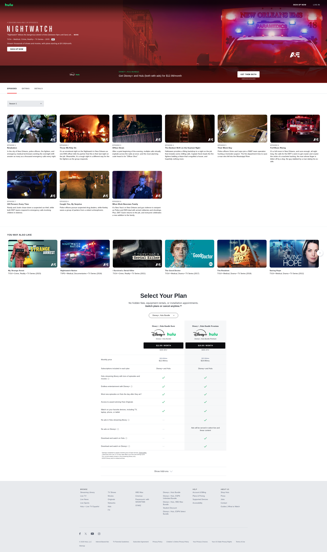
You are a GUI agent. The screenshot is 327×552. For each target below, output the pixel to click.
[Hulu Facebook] (82, 533)
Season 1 (13, 104)
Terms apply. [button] (143, 452)
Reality (30, 39)
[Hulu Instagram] (99, 533)
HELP (195, 489)
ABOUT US (225, 489)
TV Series (39, 39)
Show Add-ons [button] (161, 471)
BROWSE (83, 489)
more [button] (76, 35)
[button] (12, 87)
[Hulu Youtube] (94, 533)
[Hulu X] (88, 533)
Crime (23, 39)
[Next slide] (320, 253)
